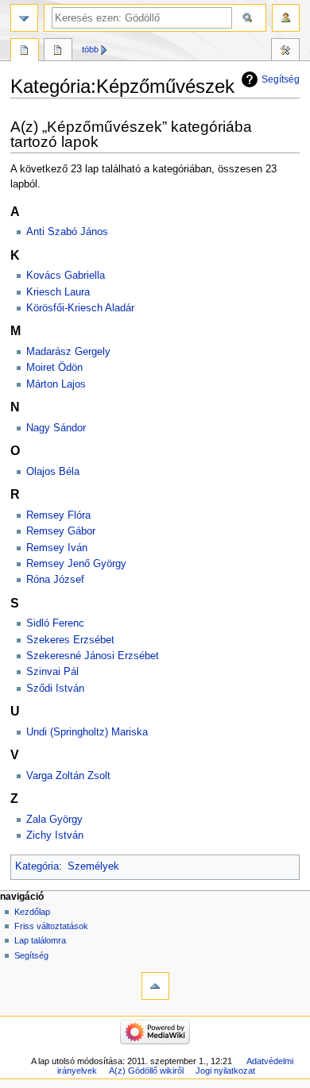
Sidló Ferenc (55, 623)
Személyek (93, 866)
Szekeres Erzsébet (70, 640)
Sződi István (55, 688)
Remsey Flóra (58, 515)
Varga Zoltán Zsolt (68, 775)
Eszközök (285, 51)
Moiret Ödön (54, 367)
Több (90, 49)
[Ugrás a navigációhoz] (24, 18)
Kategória (37, 866)
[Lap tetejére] (155, 986)
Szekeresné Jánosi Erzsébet (92, 656)
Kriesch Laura (58, 292)
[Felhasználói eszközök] (286, 18)
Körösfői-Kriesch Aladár (80, 308)
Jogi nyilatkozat (225, 1070)
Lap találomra (40, 940)
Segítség (281, 79)
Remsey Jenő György (76, 563)
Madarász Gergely (68, 351)
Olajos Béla (52, 471)
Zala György (54, 819)
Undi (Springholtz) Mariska (87, 732)
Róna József (55, 579)
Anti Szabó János (67, 231)
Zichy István (54, 835)
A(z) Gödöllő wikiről (146, 1070)
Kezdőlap (32, 911)
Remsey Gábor (60, 531)
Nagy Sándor (56, 428)
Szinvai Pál (52, 671)
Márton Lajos (56, 384)
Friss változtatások (51, 926)
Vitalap (58, 51)
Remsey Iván (56, 548)
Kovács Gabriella (65, 275)
